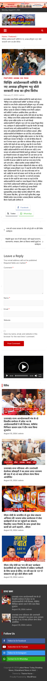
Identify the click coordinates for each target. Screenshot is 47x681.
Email (7, 309)
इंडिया (23, 409)
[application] (23, 367)
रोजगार (26, 78)
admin (21, 95)
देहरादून (36, 409)
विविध (6, 385)
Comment (8, 268)
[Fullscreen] (40, 375)
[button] (24, 367)
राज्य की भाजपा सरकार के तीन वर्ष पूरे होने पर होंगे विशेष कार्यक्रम (24, 229)
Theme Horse (26, 673)
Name (7, 298)
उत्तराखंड (16, 78)
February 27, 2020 (11, 95)
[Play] (7, 375)
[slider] (21, 375)
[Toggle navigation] (5, 30)
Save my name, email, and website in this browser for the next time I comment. (20, 335)
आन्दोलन (16, 409)
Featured (8, 78)
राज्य (21, 78)
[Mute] (36, 375)
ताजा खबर (8, 591)
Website (7, 320)
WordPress (31, 677)
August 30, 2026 (10, 434)
